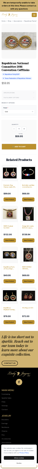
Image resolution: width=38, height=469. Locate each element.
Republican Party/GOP (12, 74)
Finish (5, 108)
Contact (5, 409)
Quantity (15, 124)
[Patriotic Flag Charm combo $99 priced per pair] (10, 173)
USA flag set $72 (27, 308)
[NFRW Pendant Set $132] (10, 214)
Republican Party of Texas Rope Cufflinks (9, 268)
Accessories (6, 439)
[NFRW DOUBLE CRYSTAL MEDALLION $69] (28, 255)
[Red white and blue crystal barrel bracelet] (28, 173)
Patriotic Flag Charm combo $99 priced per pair (10, 186)
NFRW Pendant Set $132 (8, 227)
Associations (18, 21)
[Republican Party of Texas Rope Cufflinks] (10, 255)
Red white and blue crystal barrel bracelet (28, 186)
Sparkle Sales (6, 398)
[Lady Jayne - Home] (16, 15)
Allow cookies (19, 458)
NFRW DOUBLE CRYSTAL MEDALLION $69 (27, 268)
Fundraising (6, 394)
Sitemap (5, 406)
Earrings (5, 423)
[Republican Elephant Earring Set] (10, 296)
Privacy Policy (24, 453)
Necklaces (5, 427)
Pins (3, 435)
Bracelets (5, 420)
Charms (4, 431)
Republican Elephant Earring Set (9, 309)
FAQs (3, 402)
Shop (9, 21)
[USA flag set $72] (28, 296)
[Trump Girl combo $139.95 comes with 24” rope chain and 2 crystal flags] (28, 214)
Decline (19, 463)
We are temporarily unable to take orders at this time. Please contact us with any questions (19, 5)
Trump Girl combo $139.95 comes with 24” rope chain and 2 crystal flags (28, 227)
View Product (9, 199)
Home (4, 21)
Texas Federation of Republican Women (18, 78)
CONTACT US (10, 363)
